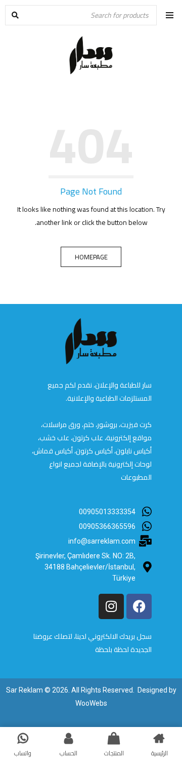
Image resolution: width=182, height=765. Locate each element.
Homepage (91, 257)
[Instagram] (111, 606)
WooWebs (91, 703)
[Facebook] (139, 606)
